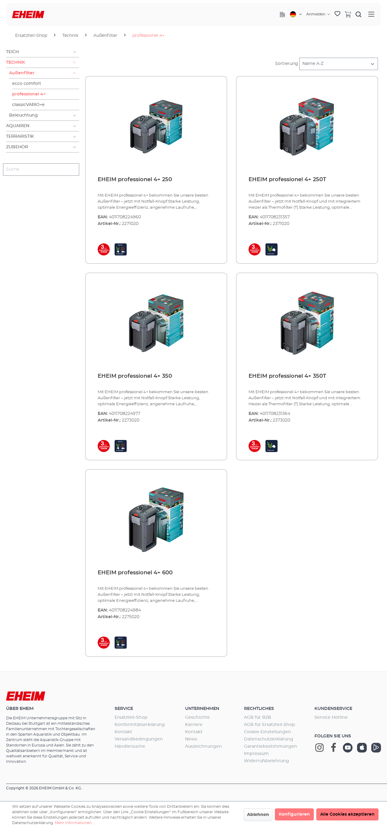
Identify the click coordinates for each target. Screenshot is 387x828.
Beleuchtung (23, 115)
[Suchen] (359, 14)
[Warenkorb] (348, 14)
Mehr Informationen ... (75, 823)
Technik (15, 62)
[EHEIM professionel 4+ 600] (156, 519)
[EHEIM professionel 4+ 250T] (307, 126)
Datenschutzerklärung (268, 739)
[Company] (282, 14)
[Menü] (371, 14)
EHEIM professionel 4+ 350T (287, 376)
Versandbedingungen (139, 739)
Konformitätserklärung (140, 725)
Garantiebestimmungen (270, 746)
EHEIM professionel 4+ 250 (135, 179)
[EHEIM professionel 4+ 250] (156, 126)
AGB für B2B (257, 717)
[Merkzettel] (337, 14)
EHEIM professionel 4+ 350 (135, 376)
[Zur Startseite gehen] (28, 14)
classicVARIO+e (28, 105)
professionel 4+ (29, 94)
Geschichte (197, 717)
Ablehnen (258, 815)
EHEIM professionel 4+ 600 (135, 573)
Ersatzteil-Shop (131, 717)
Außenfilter (21, 73)
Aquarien (17, 126)
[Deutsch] (296, 14)
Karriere (194, 725)
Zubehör (17, 147)
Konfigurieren (294, 814)
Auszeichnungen (203, 746)
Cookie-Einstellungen (267, 732)
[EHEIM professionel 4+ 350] (156, 323)
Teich (12, 52)
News (191, 739)
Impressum (256, 754)
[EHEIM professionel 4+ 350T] (307, 323)
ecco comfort (26, 84)
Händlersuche (130, 746)
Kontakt (123, 732)
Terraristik (20, 136)
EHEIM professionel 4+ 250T (287, 179)
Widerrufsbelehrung (266, 761)
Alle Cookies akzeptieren (347, 814)
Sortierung (286, 64)
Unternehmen (202, 709)
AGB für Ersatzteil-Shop (269, 725)
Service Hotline (331, 717)
